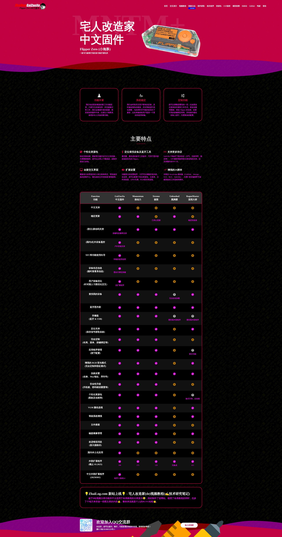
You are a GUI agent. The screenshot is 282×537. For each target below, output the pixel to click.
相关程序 (210, 6)
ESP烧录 (227, 6)
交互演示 (173, 6)
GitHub (252, 6)
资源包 (218, 6)
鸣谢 (259, 6)
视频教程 (182, 6)
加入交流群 (189, 525)
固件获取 (201, 6)
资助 (264, 6)
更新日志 (191, 7)
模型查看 (236, 6)
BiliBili (244, 6)
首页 (166, 6)
